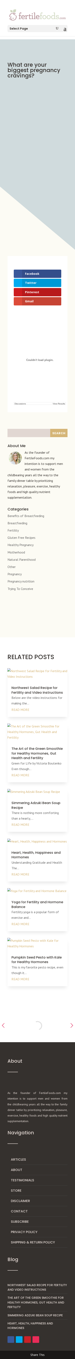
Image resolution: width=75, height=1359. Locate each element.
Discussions (20, 404)
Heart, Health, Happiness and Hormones (36, 855)
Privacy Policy (24, 1232)
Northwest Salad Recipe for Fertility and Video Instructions (37, 690)
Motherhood (16, 552)
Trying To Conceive (20, 589)
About (16, 1169)
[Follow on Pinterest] (27, 1339)
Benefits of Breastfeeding (26, 516)
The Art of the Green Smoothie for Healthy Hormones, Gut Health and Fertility (37, 753)
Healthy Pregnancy (21, 545)
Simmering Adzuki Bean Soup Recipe (35, 805)
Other (12, 567)
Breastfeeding (17, 523)
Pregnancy (15, 574)
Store (16, 1190)
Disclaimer (20, 1201)
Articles (18, 1159)
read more (20, 710)
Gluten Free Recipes (21, 537)
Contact (19, 1211)
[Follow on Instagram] (35, 1339)
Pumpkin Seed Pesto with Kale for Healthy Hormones (36, 959)
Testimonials (22, 1180)
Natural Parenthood (22, 559)
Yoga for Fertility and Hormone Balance (37, 904)
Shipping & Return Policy (33, 1242)
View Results (59, 404)
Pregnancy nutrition (21, 581)
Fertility (13, 530)
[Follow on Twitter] (19, 1339)
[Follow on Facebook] (11, 1339)
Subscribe (20, 1221)
